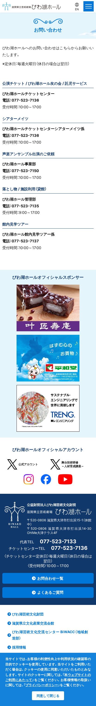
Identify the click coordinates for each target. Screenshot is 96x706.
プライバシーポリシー (41, 685)
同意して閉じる (48, 696)
